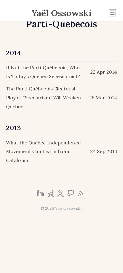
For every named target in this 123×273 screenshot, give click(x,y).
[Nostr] (51, 195)
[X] (61, 195)
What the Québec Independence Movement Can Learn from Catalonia (43, 151)
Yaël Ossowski (61, 12)
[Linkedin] (41, 195)
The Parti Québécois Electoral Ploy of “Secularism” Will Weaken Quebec (43, 97)
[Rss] (80, 195)
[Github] (71, 195)
